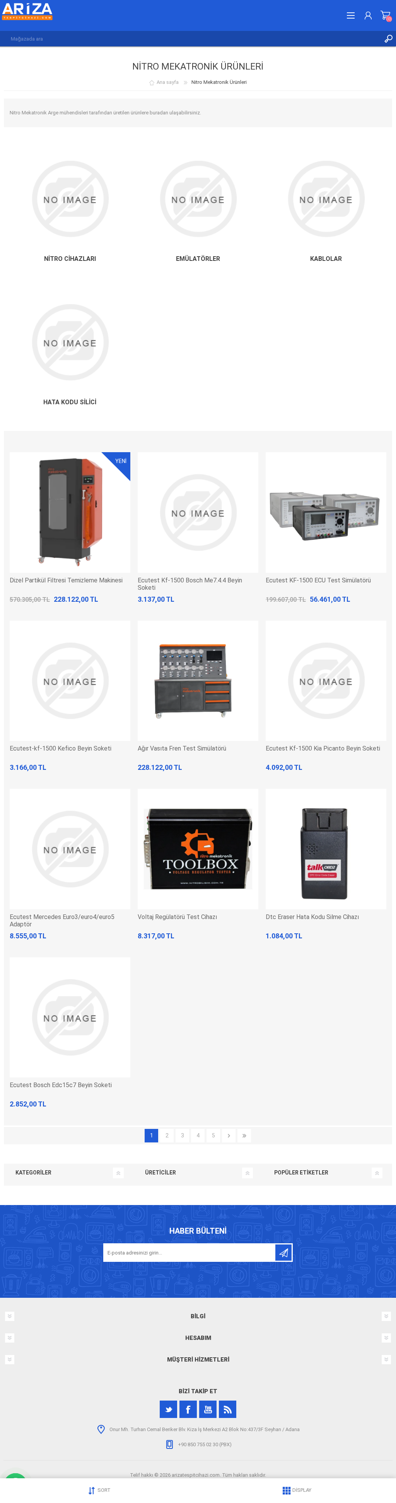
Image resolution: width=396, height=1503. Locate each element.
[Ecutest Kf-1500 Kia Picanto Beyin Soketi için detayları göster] (326, 681)
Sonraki (229, 1135)
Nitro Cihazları (70, 258)
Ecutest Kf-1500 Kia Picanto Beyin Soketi (323, 748)
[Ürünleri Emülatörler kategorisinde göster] (198, 199)
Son (244, 1135)
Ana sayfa (168, 82)
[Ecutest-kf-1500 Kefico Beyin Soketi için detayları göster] (70, 681)
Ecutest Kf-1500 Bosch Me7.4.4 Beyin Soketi (190, 584)
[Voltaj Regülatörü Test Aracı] (198, 849)
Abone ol (283, 1252)
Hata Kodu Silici (69, 402)
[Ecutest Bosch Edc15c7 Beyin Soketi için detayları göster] (70, 1017)
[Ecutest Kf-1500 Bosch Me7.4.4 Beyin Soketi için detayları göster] (198, 512)
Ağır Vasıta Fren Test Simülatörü (182, 748)
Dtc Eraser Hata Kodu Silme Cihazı (312, 917)
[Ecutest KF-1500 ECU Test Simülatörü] (326, 512)
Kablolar (326, 258)
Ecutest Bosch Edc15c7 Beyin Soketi (61, 1085)
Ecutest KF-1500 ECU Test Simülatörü (318, 580)
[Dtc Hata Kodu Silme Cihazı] (326, 849)
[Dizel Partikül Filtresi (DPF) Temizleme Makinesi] (70, 512)
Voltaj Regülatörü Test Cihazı (177, 917)
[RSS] (227, 1409)
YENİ (120, 461)
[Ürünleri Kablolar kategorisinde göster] (326, 199)
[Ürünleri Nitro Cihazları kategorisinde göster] (70, 199)
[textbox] (190, 38)
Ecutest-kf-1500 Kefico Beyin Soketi (60, 748)
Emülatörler (198, 258)
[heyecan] (168, 1409)
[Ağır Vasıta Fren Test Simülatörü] (198, 681)
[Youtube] (208, 1409)
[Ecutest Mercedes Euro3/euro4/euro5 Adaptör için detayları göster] (70, 849)
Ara (388, 38)
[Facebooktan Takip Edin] (188, 1409)
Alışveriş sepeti (385, 15)
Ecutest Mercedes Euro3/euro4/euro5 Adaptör (62, 920)
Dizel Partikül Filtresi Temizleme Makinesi (66, 580)
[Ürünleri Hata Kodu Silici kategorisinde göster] (70, 342)
